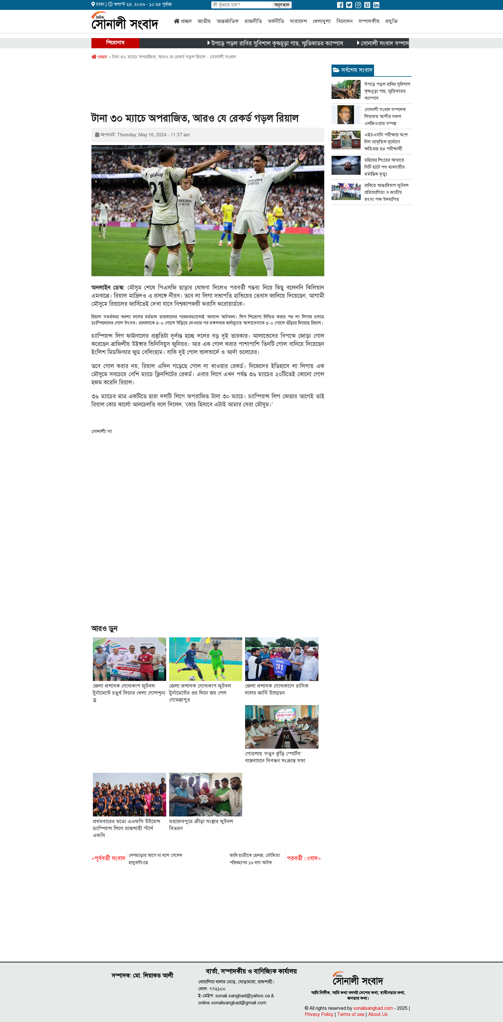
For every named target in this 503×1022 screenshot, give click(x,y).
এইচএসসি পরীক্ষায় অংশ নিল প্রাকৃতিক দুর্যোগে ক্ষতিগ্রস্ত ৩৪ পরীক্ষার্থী (386, 142)
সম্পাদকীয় (369, 21)
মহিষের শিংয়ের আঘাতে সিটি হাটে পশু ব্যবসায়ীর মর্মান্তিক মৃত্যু (384, 167)
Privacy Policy (319, 1014)
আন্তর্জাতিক (228, 21)
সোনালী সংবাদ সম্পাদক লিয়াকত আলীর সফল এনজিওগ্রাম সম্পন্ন (409, 43)
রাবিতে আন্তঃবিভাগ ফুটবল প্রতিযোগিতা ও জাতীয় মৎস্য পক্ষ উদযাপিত (386, 192)
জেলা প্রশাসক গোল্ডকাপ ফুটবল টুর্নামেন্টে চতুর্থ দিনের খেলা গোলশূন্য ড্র (129, 693)
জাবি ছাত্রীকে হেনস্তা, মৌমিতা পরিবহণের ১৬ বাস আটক (275, 859)
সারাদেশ (298, 21)
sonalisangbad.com (373, 1008)
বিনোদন (344, 21)
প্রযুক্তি (391, 21)
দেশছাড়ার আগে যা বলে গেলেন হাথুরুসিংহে (136, 859)
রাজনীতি (253, 21)
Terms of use (350, 1014)
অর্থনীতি (276, 21)
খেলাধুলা (322, 21)
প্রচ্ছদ (186, 21)
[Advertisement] (197, 88)
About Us (378, 1014)
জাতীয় (204, 21)
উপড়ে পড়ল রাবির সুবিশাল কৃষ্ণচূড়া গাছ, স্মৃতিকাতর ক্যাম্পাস (254, 43)
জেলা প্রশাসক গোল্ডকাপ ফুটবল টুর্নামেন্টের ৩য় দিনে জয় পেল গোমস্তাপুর (200, 693)
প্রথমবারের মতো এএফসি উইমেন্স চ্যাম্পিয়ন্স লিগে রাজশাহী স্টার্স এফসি (126, 828)
